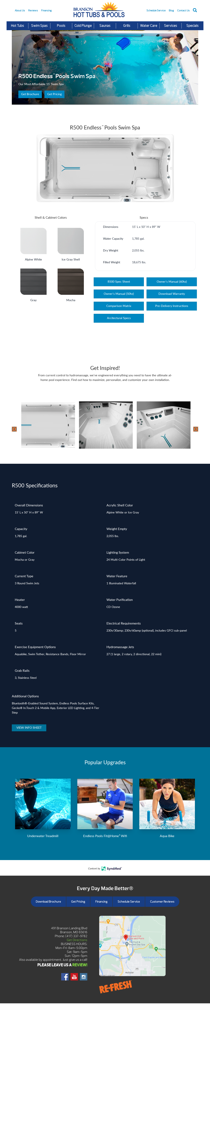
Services (170, 25)
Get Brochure (30, 94)
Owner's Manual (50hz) (119, 293)
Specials (192, 25)
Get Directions (77, 940)
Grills (126, 25)
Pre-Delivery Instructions (171, 306)
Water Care (148, 25)
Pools (61, 25)
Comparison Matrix (118, 306)
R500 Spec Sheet (119, 281)
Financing (46, 10)
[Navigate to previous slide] (14, 429)
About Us (20, 10)
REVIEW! (79, 964)
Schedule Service (156, 10)
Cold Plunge (83, 25)
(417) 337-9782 (76, 936)
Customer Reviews (162, 902)
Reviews (33, 10)
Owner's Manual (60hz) (172, 281)
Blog (171, 10)
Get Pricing (54, 94)
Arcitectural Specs (119, 318)
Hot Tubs (17, 25)
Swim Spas (39, 25)
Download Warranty (171, 293)
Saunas (104, 25)
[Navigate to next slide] (195, 429)
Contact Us (183, 10)
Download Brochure (48, 902)
